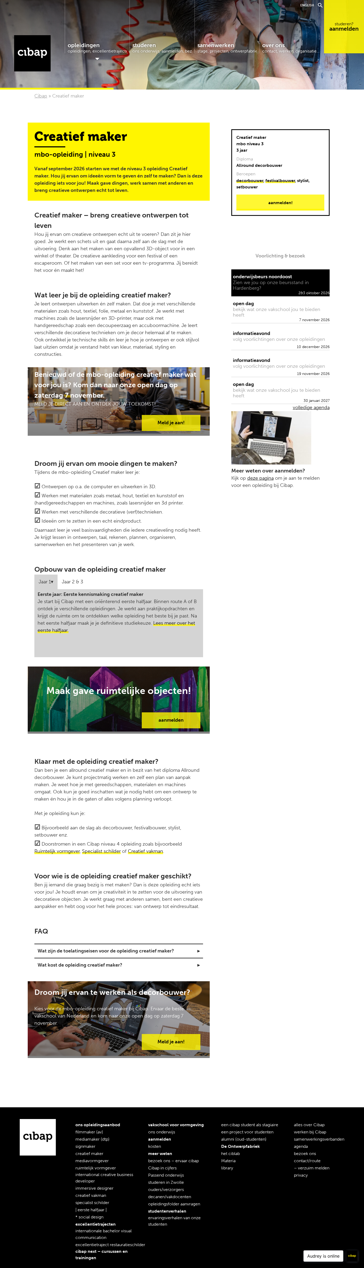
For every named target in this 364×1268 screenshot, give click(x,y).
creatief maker (89, 1153)
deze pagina (260, 478)
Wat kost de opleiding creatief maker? (80, 965)
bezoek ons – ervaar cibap (173, 1160)
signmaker (85, 1146)
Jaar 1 (45, 582)
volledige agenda (311, 407)
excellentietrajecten (95, 1224)
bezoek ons (305, 1153)
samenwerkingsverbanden (319, 1139)
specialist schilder (92, 1202)
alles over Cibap (309, 1124)
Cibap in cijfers (162, 1167)
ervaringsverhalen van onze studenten (174, 1221)
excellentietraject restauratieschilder (110, 1244)
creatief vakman (90, 1195)
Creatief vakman (145, 851)
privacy (301, 1175)
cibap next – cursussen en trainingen (101, 1254)
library (227, 1167)
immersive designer (94, 1188)
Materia (228, 1160)
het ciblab (230, 1153)
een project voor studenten (247, 1131)
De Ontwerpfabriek (240, 1146)
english (307, 5)
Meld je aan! (171, 423)
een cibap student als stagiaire (249, 1124)
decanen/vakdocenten (169, 1196)
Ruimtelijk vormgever (57, 851)
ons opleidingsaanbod (97, 1124)
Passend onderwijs (166, 1175)
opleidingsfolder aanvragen (174, 1203)
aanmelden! (280, 202)
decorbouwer (249, 180)
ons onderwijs (161, 1131)
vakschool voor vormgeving (176, 1124)
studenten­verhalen (167, 1211)
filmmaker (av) (89, 1131)
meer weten (160, 1153)
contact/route (307, 1160)
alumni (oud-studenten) (243, 1139)
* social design (89, 1217)
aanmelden (344, 26)
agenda (301, 1146)
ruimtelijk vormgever (95, 1167)
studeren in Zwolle (166, 1182)
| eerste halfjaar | (91, 1210)
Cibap (32, 53)
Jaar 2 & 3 (72, 582)
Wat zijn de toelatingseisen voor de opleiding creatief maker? (106, 951)
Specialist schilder (101, 851)
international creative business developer (104, 1178)
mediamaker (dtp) (92, 1139)
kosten (154, 1146)
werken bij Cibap (310, 1131)
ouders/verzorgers (166, 1189)
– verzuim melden (311, 1167)
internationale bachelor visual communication (103, 1234)
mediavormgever (92, 1160)
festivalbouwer (280, 180)
